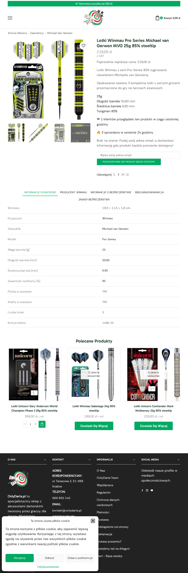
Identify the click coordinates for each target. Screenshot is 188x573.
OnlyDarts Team (107, 478)
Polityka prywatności (48, 566)
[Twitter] (114, 174)
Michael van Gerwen (60, 33)
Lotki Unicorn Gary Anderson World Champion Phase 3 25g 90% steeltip (34, 408)
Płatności (103, 512)
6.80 (105, 270)
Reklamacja (104, 534)
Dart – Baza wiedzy (109, 556)
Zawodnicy (37, 33)
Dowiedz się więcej (94, 426)
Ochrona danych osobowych (108, 502)
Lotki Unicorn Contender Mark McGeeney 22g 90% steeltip (153, 408)
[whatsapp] (127, 174)
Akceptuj (19, 558)
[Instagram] (147, 490)
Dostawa (103, 520)
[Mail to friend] (123, 174)
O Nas (101, 471)
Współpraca (105, 485)
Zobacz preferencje (80, 558)
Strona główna (17, 33)
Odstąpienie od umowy (113, 527)
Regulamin (104, 492)
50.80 (105, 260)
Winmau (107, 218)
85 (104, 281)
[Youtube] (152, 490)
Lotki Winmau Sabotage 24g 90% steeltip (94, 408)
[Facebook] (118, 174)
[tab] (40, 192)
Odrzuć (49, 558)
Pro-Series (109, 239)
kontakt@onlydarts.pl (67, 510)
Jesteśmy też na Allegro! (113, 549)
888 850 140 (61, 498)
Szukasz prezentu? (109, 541)
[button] (93, 521)
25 (104, 250)
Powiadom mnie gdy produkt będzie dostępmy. (129, 161)
